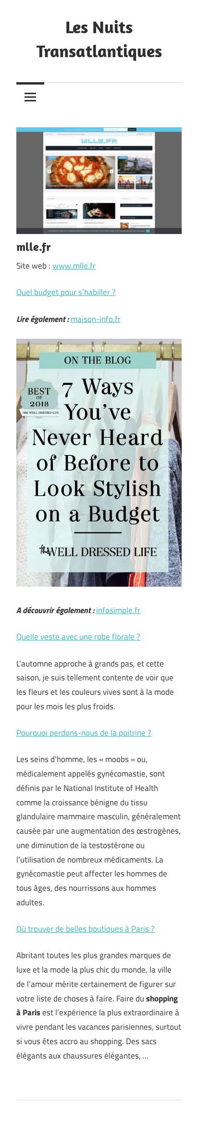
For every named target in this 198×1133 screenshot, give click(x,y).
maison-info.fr (96, 319)
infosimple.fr (118, 610)
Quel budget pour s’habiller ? (66, 292)
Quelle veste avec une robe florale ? (78, 636)
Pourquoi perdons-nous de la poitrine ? (83, 733)
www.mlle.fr (74, 265)
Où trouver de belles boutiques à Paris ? (85, 929)
